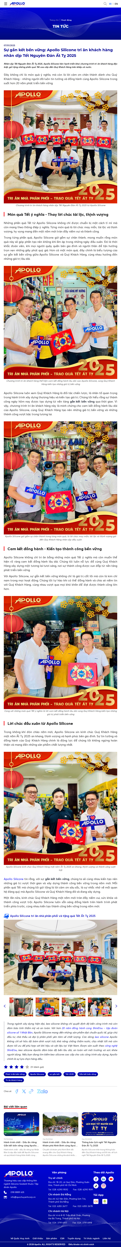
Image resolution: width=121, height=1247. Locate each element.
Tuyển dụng (74, 1238)
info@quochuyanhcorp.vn (23, 1197)
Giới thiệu (38, 1238)
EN (116, 3)
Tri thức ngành (92, 1238)
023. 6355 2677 (59, 1206)
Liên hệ (107, 1238)
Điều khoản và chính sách (81, 1244)
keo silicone (102, 1036)
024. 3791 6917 (59, 1222)
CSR (62, 1238)
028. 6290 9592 (60, 1189)
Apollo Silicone (13, 879)
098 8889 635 (17, 1192)
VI (110, 3)
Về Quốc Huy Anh (20, 1238)
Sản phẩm (51, 1238)
